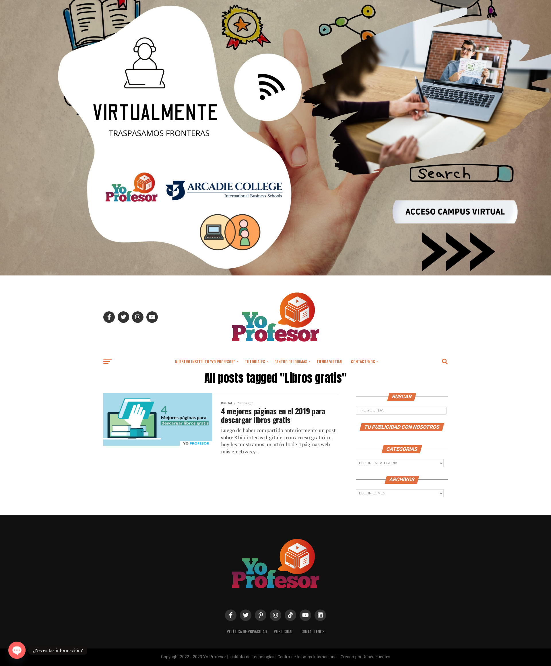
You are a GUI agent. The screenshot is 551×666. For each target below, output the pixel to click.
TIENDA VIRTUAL (330, 361)
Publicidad (284, 631)
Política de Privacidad (247, 631)
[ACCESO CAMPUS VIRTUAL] (275, 274)
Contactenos (363, 361)
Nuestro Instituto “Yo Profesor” (205, 361)
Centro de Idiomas (290, 361)
